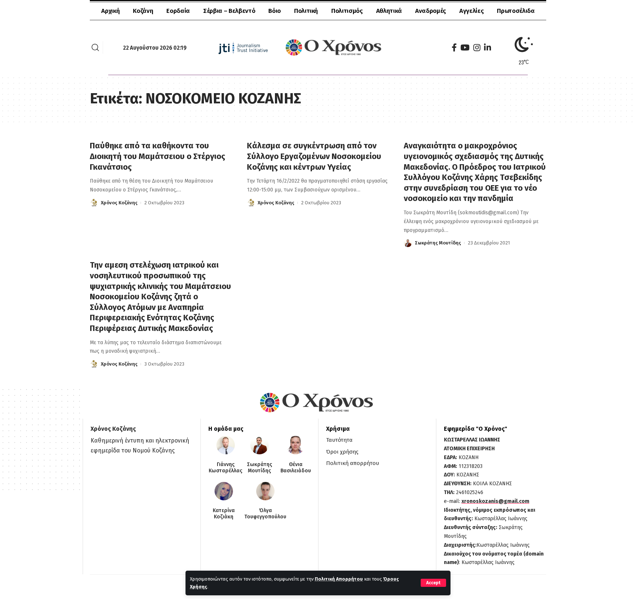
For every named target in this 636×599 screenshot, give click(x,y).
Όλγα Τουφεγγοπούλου (265, 514)
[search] (95, 47)
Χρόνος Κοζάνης (119, 202)
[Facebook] (454, 47)
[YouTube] (465, 47)
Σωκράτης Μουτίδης (438, 243)
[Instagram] (476, 47)
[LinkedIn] (487, 47)
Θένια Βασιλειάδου (295, 468)
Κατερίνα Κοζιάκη (224, 514)
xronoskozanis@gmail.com (495, 501)
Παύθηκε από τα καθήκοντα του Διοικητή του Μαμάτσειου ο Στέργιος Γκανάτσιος (157, 156)
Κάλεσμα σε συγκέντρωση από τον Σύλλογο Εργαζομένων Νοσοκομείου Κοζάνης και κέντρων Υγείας (314, 156)
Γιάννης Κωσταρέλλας (225, 468)
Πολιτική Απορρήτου (339, 579)
